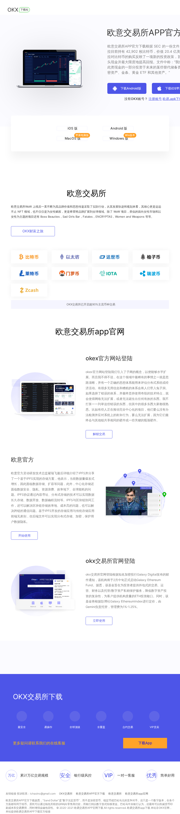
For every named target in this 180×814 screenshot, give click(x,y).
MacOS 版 (73, 138)
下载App (145, 743)
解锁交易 (99, 434)
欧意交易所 (115, 793)
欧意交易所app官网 (136, 793)
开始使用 (24, 535)
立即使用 (99, 620)
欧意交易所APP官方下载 (90, 793)
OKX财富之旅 (32, 231)
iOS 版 (72, 128)
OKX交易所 (65, 793)
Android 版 (118, 128)
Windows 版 (119, 138)
